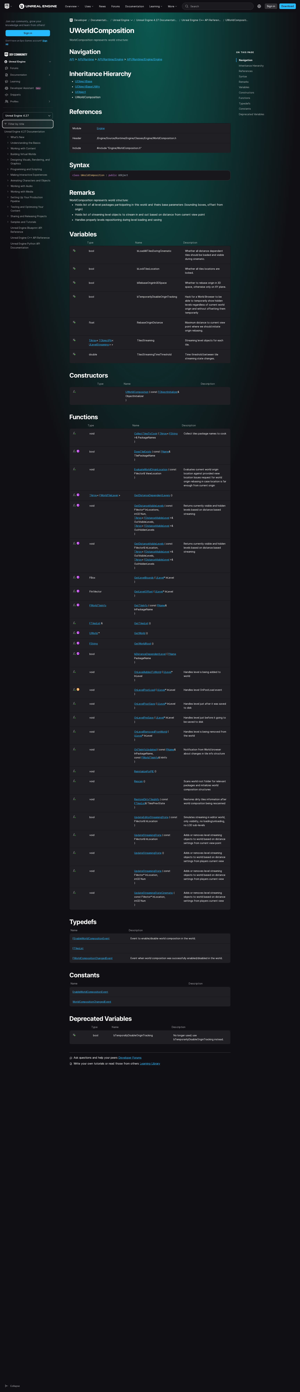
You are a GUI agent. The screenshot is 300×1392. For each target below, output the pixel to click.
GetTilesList (141, 623)
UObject (80, 92)
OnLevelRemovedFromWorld (150, 731)
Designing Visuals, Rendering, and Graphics (30, 161)
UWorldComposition (137, 391)
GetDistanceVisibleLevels (149, 505)
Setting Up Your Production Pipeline (27, 199)
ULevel (160, 577)
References (246, 71)
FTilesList (94, 623)
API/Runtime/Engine (110, 59)
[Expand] (7, 137)
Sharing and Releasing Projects (29, 216)
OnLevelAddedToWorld (147, 672)
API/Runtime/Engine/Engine (144, 59)
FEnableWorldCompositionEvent (91, 938)
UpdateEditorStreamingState (151, 817)
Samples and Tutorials (23, 221)
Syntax (243, 76)
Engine (101, 128)
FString (173, 433)
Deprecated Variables (251, 114)
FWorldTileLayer (108, 495)
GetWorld (139, 633)
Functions (244, 97)
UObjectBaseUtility (87, 86)
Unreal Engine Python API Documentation (25, 245)
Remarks (244, 81)
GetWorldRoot (142, 643)
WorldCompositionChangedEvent (92, 1001)
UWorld (93, 633)
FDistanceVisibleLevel (156, 517)
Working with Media (22, 191)
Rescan (138, 781)
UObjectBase (83, 81)
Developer (80, 20)
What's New (17, 137)
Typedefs (244, 103)
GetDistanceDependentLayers (152, 495)
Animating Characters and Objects (30, 180)
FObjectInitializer (168, 391)
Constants (245, 108)
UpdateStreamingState (147, 835)
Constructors (246, 92)
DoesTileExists (142, 451)
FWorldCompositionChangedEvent (92, 958)
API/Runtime (86, 59)
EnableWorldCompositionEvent (90, 991)
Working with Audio (22, 186)
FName (165, 451)
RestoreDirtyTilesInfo (146, 799)
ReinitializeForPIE (144, 771)
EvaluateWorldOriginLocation (151, 469)
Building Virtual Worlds (23, 154)
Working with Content (23, 148)
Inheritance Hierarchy (251, 65)
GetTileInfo (141, 605)
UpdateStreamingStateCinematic (153, 892)
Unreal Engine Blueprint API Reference (26, 229)
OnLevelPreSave (144, 717)
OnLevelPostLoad (144, 689)
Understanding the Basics (25, 142)
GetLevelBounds (144, 577)
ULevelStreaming (99, 344)
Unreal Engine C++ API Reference (30, 237)
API (71, 59)
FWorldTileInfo (97, 605)
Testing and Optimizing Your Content (27, 208)
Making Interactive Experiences (29, 174)
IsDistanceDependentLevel (150, 653)
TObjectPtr (105, 340)
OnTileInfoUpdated (145, 749)
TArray (93, 340)
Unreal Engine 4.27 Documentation (24, 131)
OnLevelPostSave (144, 703)
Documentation (100, 20)
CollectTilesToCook (145, 433)
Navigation (245, 60)
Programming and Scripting (26, 169)
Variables (244, 87)
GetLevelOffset (143, 591)
